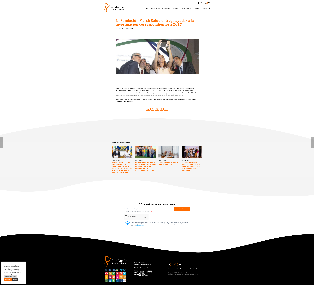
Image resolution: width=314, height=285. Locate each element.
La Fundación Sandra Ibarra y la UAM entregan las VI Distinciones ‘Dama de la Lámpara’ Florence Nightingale (191, 166)
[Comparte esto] (152, 109)
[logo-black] (114, 8)
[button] (160, 8)
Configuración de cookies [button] (10, 276)
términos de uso (140, 225)
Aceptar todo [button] (8, 279)
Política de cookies (194, 269)
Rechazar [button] (15, 279)
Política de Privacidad (181, 269)
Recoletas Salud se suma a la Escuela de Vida (168, 163)
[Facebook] (198, 3)
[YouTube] (208, 3)
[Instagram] (205, 3)
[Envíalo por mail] (148, 109)
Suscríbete (182, 209)
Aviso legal (171, 269)
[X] (202, 3)
